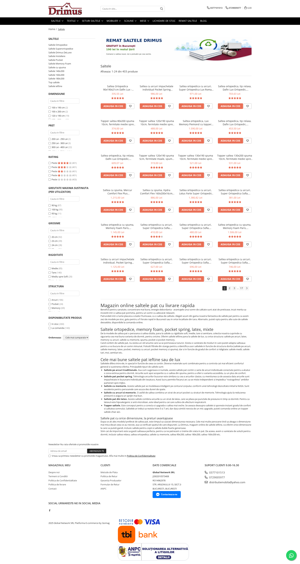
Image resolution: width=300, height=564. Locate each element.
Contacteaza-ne (169, 494)
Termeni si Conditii (58, 476)
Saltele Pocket (55, 59)
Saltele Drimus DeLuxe (60, 52)
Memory (56, 308)
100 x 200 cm (58, 111)
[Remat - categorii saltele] (176, 49)
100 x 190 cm (58, 107)
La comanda (58, 328)
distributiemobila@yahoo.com (227, 482)
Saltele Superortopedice (60, 48)
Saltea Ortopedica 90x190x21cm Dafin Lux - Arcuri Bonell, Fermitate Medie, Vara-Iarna (117, 88)
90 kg (54, 205)
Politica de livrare (57, 484)
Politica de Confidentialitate (141, 455)
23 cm (55, 240)
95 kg (54, 213)
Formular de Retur (110, 484)
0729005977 (217, 477)
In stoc (55, 324)
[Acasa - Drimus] (65, 9)
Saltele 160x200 (56, 74)
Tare (54, 272)
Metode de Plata (109, 472)
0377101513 (217, 472)
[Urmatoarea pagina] (246, 288)
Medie (55, 268)
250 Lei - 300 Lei (60, 143)
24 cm (55, 245)
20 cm (55, 236)
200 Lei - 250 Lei (60, 139)
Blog (203, 20)
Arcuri (55, 299)
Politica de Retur (109, 476)
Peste (55, 162)
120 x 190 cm (58, 115)
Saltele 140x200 (56, 71)
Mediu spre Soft (60, 276)
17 (241, 288)
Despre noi (54, 472)
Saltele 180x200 (56, 78)
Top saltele (54, 82)
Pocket (55, 304)
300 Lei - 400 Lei (60, 147)
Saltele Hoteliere (56, 56)
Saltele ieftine (55, 86)
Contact (52, 488)
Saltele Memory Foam (59, 63)
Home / (52, 29)
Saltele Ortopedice (57, 44)
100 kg (55, 209)
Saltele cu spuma (57, 67)
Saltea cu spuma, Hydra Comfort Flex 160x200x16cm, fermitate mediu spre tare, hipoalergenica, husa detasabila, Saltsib (156, 191)
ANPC (103, 488)
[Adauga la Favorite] (130, 106)
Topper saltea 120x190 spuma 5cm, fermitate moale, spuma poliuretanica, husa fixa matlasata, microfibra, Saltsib (156, 157)
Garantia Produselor (111, 480)
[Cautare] (162, 9)
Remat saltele (188, 20)
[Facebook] (49, 510)
